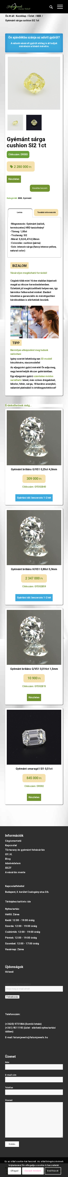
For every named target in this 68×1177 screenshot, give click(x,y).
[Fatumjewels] (18, 6)
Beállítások (53, 1171)
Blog (8, 858)
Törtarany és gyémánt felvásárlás (25, 850)
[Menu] (58, 6)
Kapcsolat (11, 845)
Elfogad (14, 1171)
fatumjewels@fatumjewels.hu (30, 1037)
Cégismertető (13, 841)
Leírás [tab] (19, 212)
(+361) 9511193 (14, 1027)
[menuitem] (51, 6)
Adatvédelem (13, 863)
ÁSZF (8, 867)
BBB (20, 198)
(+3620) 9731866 (14, 1024)
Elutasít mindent (33, 1171)
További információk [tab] (46, 212)
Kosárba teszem (39, 188)
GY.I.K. (9, 854)
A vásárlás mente (15, 872)
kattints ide (24, 901)
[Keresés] (51, 6)
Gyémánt (27, 198)
